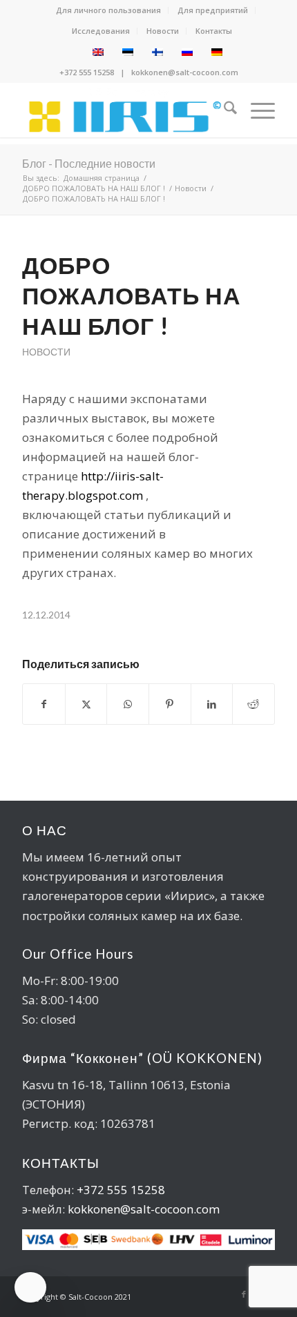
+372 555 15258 (86, 72)
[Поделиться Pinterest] (170, 704)
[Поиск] (223, 109)
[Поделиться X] (86, 704)
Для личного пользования (108, 10)
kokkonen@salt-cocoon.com (184, 72)
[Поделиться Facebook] (44, 704)
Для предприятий (213, 10)
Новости (162, 31)
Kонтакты (213, 31)
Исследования (101, 31)
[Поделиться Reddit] (253, 704)
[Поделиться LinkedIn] (212, 704)
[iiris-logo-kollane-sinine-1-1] (123, 109)
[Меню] (256, 109)
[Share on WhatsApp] (127, 704)
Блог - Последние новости (88, 163)
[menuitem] (109, 10)
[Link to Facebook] (243, 1294)
